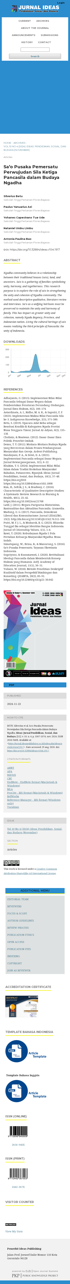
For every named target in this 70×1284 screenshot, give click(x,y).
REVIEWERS (14, 906)
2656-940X (18, 1144)
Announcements (23, 35)
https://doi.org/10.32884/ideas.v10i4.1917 (35, 249)
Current (24, 20)
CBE (9, 778)
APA (9, 771)
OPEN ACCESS (15, 942)
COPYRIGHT (14, 963)
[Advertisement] (35, 97)
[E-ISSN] (17, 1137)
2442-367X (18, 1187)
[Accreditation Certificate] (21, 1017)
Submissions (49, 35)
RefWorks (13, 796)
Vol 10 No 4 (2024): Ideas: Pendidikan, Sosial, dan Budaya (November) (35, 148)
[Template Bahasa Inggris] (26, 1101)
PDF (11, 684)
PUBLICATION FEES (19, 949)
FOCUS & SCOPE (17, 913)
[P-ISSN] (17, 1180)
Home (7, 142)
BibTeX (11, 775)
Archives (42, 20)
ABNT (10, 767)
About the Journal (35, 28)
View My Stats (14, 1231)
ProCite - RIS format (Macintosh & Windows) (35, 792)
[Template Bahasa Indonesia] (26, 1061)
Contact (44, 42)
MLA (10, 789)
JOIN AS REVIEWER (18, 970)
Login (61, 2)
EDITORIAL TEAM (18, 899)
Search (35, 56)
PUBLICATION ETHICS (20, 934)
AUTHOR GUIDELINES (20, 920)
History (27, 42)
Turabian (13, 807)
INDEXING (13, 956)
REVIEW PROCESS (18, 927)
